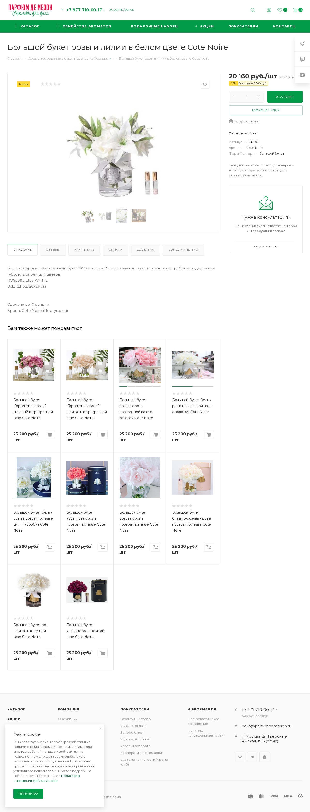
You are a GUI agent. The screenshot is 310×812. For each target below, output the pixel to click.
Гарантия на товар (135, 719)
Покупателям (134, 709)
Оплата (115, 249)
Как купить (84, 249)
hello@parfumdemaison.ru (266, 726)
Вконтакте (240, 757)
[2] (46, 84)
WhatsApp (264, 757)
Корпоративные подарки (141, 753)
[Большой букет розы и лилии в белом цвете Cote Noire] (113, 149)
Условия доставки (135, 739)
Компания (68, 709)
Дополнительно (183, 249)
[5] (59, 84)
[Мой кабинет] (269, 11)
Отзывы (53, 249)
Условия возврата (135, 746)
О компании (68, 719)
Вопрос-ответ (132, 732)
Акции (14, 719)
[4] (55, 84)
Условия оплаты (133, 726)
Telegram (252, 757)
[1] (42, 84)
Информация (202, 709)
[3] (50, 84)
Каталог (16, 709)
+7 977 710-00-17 (84, 10)
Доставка (145, 249)
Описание (22, 249)
